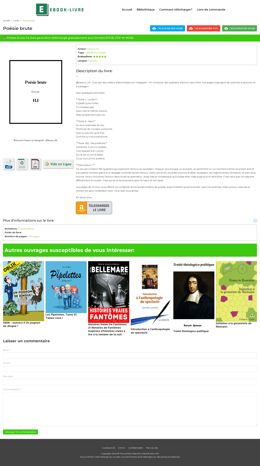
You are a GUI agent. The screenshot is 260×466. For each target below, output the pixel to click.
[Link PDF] (35, 163)
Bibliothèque (146, 9)
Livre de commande (211, 9)
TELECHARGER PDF (206, 28)
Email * (7, 363)
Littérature (91, 52)
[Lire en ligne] (58, 164)
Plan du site (152, 448)
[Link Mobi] (8, 163)
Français (92, 60)
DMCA (121, 448)
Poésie (102, 52)
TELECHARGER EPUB (242, 28)
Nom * (7, 350)
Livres (16, 21)
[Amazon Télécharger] (94, 208)
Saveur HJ (93, 48)
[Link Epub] (22, 163)
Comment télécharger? (175, 9)
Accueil (127, 9)
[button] (130, 220)
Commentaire (12, 389)
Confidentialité (135, 448)
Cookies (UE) (108, 448)
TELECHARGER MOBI (170, 28)
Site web (8, 376)
